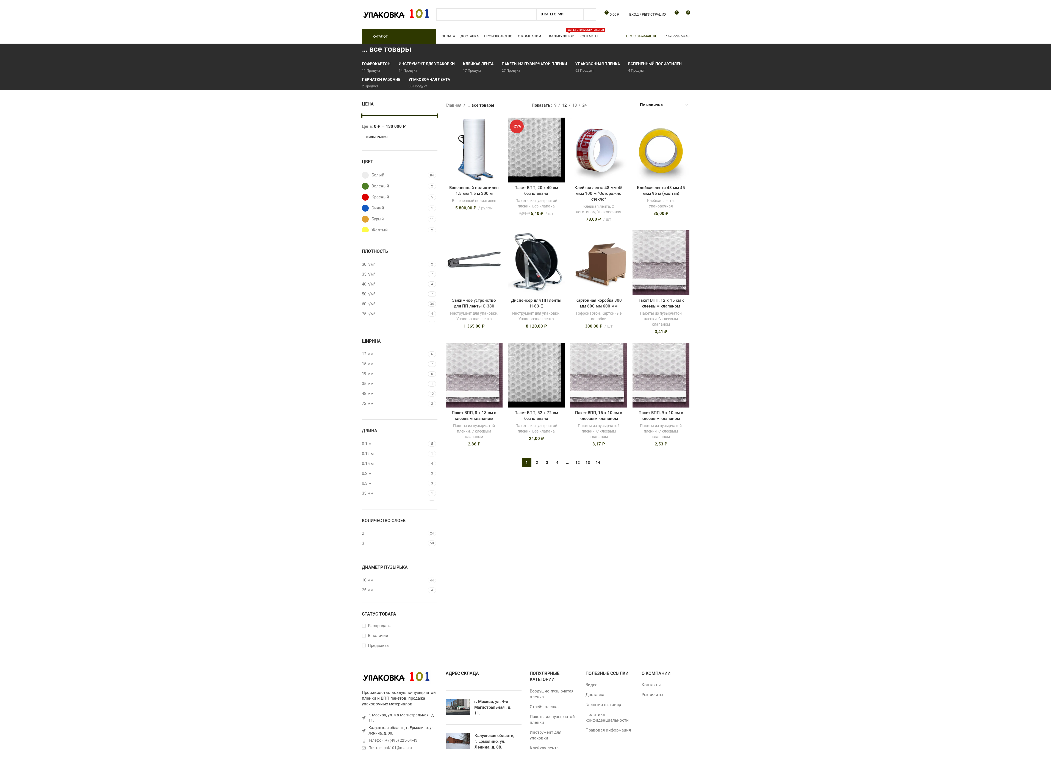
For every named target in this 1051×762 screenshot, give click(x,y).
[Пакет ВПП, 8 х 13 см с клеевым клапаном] (474, 375)
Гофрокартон (588, 313)
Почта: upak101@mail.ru (390, 748)
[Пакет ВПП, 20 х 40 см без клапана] (536, 150)
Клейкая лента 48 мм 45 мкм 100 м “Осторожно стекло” (599, 193)
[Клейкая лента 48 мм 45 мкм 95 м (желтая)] (661, 150)
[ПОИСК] (590, 14)
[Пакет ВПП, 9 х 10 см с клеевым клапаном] (661, 375)
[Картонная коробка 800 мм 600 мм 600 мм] (598, 262)
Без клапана (543, 206)
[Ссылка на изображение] (396, 677)
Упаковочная (609, 212)
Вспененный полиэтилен (474, 200)
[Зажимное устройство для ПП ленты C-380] (474, 262)
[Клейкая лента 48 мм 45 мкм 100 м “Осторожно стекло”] (598, 150)
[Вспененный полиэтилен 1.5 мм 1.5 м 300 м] (474, 150)
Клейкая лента (596, 206)
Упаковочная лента (474, 319)
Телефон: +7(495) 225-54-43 (392, 740)
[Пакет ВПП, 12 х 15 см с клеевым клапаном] (661, 262)
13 (588, 462)
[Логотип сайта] (396, 14)
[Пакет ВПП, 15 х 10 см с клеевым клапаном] (598, 375)
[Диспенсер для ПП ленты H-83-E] (536, 262)
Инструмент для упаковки (473, 313)
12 (577, 462)
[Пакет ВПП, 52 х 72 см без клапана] (536, 375)
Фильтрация (376, 137)
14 (598, 462)
